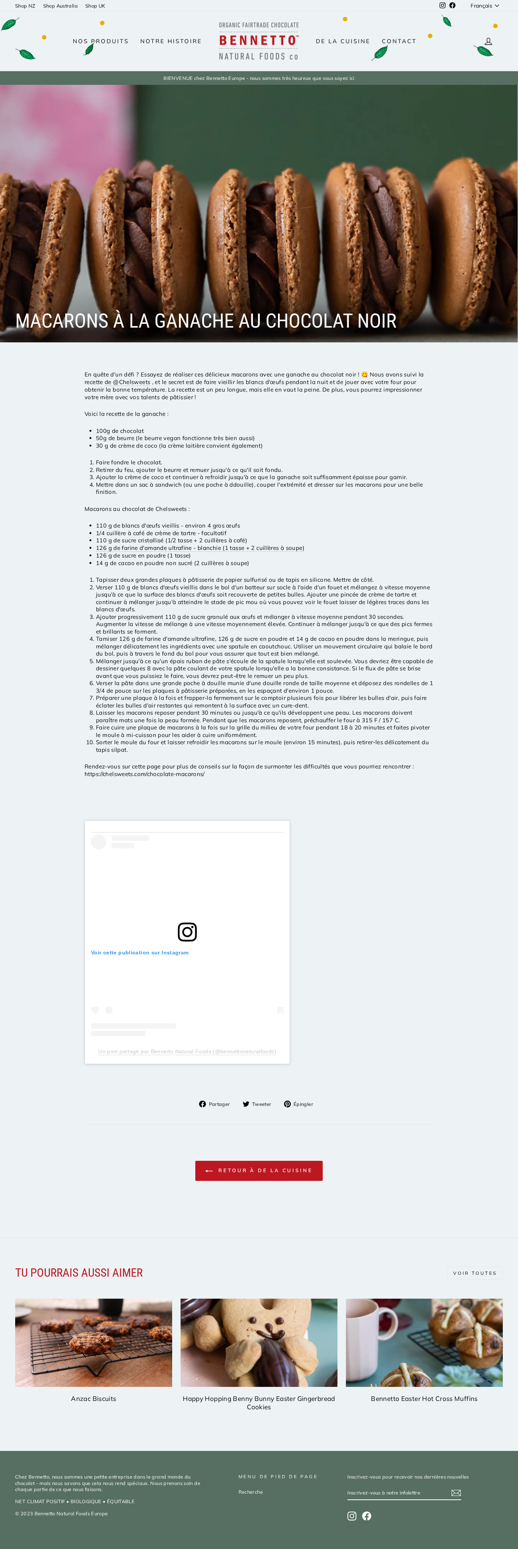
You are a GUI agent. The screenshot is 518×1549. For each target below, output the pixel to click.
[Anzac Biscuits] (93, 1343)
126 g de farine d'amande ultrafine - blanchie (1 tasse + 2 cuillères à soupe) (200, 547)
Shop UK (95, 6)
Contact (399, 41)
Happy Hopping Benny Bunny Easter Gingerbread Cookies (259, 1402)
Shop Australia (60, 6)
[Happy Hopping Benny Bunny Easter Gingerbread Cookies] (259, 1343)
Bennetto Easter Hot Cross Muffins (424, 1398)
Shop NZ (25, 6)
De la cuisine (343, 41)
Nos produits (101, 41)
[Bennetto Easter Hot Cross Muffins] (424, 1343)
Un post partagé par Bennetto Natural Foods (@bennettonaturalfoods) (187, 1051)
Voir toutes (475, 1273)
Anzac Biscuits (93, 1398)
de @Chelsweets (127, 382)
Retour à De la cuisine (264, 1170)
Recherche (251, 1492)
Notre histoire (171, 41)
